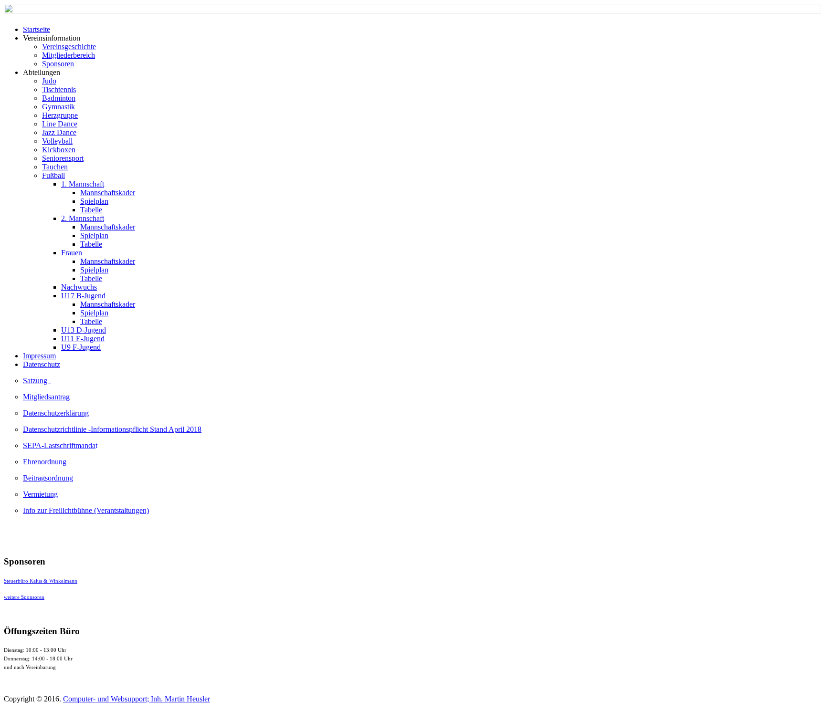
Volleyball (57, 141)
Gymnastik (58, 107)
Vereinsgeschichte (69, 46)
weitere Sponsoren (24, 597)
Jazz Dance (59, 132)
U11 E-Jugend (83, 339)
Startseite (36, 29)
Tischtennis (59, 89)
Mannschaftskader (107, 192)
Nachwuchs (79, 287)
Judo (49, 81)
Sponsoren (58, 64)
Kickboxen (58, 150)
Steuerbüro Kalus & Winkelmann (40, 581)
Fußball (53, 175)
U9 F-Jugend (81, 347)
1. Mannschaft (82, 184)
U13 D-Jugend (83, 330)
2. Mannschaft (82, 218)
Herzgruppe (60, 115)
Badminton (58, 98)
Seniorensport (63, 158)
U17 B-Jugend (83, 296)
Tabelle (91, 210)
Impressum (39, 356)
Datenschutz (41, 364)
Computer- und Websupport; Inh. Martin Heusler (136, 699)
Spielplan (94, 201)
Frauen (71, 253)
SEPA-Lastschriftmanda (59, 445)
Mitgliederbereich (68, 55)
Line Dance (59, 124)
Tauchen (55, 167)
